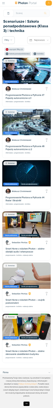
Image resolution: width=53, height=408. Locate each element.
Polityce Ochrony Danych (27, 384)
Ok (26, 404)
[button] (26, 372)
